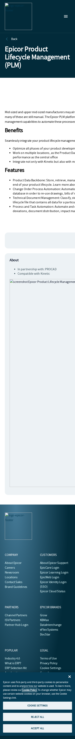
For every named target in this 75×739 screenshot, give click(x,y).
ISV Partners (12, 620)
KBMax (44, 620)
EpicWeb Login (49, 577)
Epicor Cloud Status (52, 591)
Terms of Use (48, 658)
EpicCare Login (49, 568)
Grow (43, 615)
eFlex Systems (49, 630)
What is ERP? (13, 663)
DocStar (45, 634)
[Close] (69, 676)
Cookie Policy (29, 690)
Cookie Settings (50, 668)
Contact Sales (13, 582)
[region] (37, 704)
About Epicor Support (54, 563)
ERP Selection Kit (16, 668)
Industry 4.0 (12, 658)
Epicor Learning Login (54, 572)
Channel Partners (16, 615)
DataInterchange (51, 625)
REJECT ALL (37, 717)
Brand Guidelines (16, 587)
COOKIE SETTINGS (37, 705)
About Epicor (13, 563)
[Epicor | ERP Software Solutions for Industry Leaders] (18, 16)
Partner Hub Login (16, 625)
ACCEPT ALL (37, 728)
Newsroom (12, 572)
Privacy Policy (49, 663)
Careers (10, 568)
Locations (11, 577)
